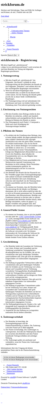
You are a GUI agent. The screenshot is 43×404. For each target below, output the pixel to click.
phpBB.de (26, 383)
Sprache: (4, 55)
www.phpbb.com (24, 221)
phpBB (12, 377)
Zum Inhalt (5, 16)
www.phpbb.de (11, 227)
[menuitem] (19, 31)
